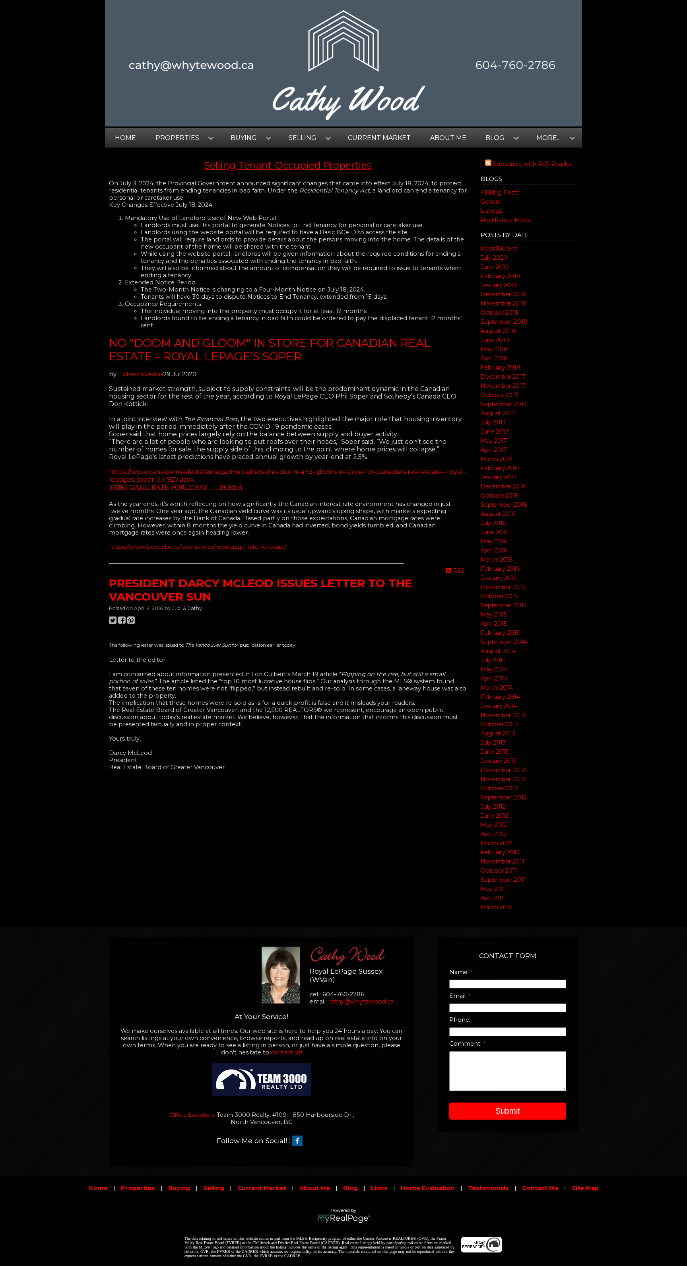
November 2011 (502, 861)
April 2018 (494, 358)
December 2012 (503, 770)
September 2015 (503, 605)
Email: (458, 996)
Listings (491, 210)
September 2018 (504, 321)
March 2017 (497, 459)
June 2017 (495, 431)
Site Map (585, 1188)
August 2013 (498, 733)
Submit (507, 1111)
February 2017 (500, 468)
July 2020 (494, 257)
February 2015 (500, 632)
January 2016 (498, 577)
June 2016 (494, 532)
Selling (213, 1188)
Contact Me (540, 1188)
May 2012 (494, 824)
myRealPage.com (344, 1218)
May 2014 (494, 669)
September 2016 (504, 504)
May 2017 (494, 440)
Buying (179, 1188)
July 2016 (493, 523)
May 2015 (494, 614)
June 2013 (494, 751)
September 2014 (504, 642)
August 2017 (498, 413)
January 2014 (499, 706)
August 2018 (498, 330)
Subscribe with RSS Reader (531, 163)
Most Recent (499, 248)
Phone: (459, 1019)
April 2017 (494, 449)
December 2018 (503, 294)
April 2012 (494, 834)
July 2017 (493, 422)
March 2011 (496, 907)
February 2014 (500, 696)
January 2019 (499, 285)
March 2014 (497, 687)
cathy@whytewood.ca (361, 1001)
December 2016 (503, 486)
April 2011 (493, 898)
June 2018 (495, 340)
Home (125, 138)
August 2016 (498, 513)
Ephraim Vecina (140, 374)
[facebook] (299, 1141)
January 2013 (498, 760)
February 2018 (500, 367)
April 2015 (494, 623)
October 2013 (499, 724)
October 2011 (499, 870)
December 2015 (503, 587)
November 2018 (503, 303)
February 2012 (500, 852)
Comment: (466, 1043)
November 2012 (503, 779)
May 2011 (493, 889)
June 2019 (495, 266)
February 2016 (500, 568)
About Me (448, 138)
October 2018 (500, 312)
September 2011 (503, 879)
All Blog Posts (500, 192)
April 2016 (494, 550)
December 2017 (503, 376)
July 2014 (493, 660)
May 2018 (494, 349)
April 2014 (494, 678)
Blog (350, 1188)
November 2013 (503, 715)
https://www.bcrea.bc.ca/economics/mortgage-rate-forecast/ (197, 546)
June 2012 (494, 815)
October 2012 (499, 788)
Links (379, 1188)
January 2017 (499, 477)
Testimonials (488, 1188)
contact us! (286, 1052)
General (491, 201)
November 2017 (503, 385)
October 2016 (499, 495)
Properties (138, 1188)
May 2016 (494, 541)
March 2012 (496, 843)
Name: (459, 972)
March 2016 (496, 559)
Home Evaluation (428, 1188)
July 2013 (493, 742)
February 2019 (500, 276)
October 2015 (499, 596)
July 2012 (493, 806)
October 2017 (499, 395)
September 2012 (504, 797)
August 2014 (498, 651)
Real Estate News (505, 220)
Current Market (379, 138)
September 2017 (504, 404)
